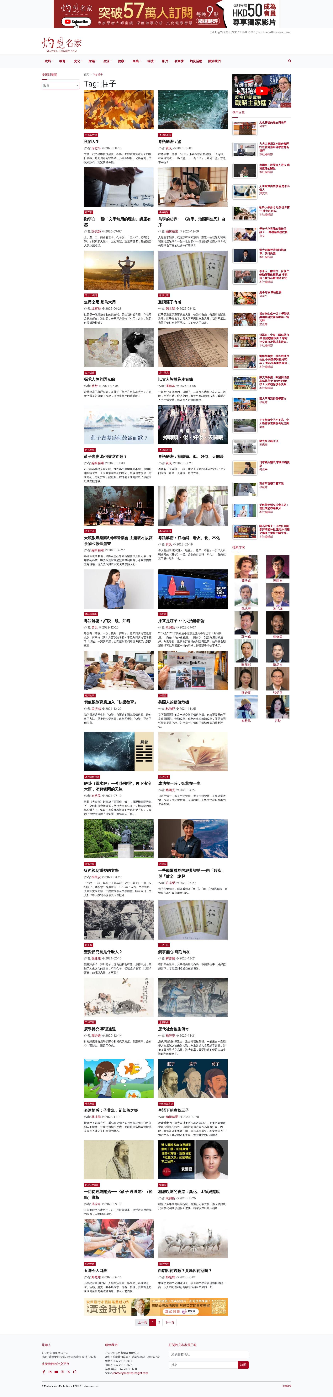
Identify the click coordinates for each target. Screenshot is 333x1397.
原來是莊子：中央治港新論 (181, 620)
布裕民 (96, 796)
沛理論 (162, 695)
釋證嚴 (170, 958)
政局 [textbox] (46, 85)
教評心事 (164, 295)
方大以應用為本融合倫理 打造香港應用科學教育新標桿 (274, 147)
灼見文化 (89, 450)
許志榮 (96, 231)
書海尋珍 (164, 212)
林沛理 (170, 709)
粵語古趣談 (165, 135)
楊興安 (96, 877)
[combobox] (60, 86)
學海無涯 (89, 1103)
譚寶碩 (96, 308)
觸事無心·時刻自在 (174, 951)
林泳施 (96, 1117)
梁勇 (262, 426)
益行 (95, 386)
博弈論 (162, 614)
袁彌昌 (170, 627)
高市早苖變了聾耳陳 (271, 483)
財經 (92, 61)
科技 (150, 61)
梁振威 (96, 709)
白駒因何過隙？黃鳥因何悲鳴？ (185, 1270)
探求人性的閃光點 (99, 379)
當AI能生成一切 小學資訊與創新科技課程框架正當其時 (274, 317)
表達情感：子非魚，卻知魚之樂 (111, 1110)
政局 (48, 61)
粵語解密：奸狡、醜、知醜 (107, 620)
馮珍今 (96, 1204)
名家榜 (179, 61)
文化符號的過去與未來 (272, 122)
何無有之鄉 (91, 135)
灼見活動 (196, 61)
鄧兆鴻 (170, 308)
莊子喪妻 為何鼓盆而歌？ (105, 456)
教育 (62, 61)
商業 (136, 61)
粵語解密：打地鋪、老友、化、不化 (189, 537)
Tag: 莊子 (98, 74)
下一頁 (169, 1322)
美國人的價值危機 (173, 702)
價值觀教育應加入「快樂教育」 (111, 702)
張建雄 (96, 958)
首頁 (86, 74)
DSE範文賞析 (166, 1103)
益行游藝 (89, 372)
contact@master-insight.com (130, 1373)
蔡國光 (170, 790)
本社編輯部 (266, 154)
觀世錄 (88, 945)
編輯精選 (172, 231)
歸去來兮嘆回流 (268, 441)
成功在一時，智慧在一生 (179, 783)
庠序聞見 (164, 372)
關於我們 (214, 61)
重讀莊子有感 (169, 302)
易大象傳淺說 (92, 776)
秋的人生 (91, 141)
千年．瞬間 (91, 295)
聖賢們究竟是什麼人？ (103, 951)
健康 (121, 61)
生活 (106, 61)
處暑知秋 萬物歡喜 (270, 292)
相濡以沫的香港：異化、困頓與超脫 (189, 1191)
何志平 (96, 148)
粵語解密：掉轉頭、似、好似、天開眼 (191, 456)
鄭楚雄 (96, 1277)
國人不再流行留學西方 (272, 398)
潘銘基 (170, 386)
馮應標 (263, 444)
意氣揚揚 (89, 864)
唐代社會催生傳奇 (173, 1029)
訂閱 (243, 1365)
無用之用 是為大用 (100, 302)
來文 (262, 235)
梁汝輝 (263, 324)
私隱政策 (287, 1386)
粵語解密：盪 (169, 141)
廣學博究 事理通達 (100, 1029)
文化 (77, 61)
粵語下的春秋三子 (173, 1110)
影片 (165, 61)
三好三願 (164, 945)
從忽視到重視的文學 (101, 870)
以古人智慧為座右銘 (175, 379)
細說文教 (89, 1264)
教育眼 (88, 212)
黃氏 (169, 148)
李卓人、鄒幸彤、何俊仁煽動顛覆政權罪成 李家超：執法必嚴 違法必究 (274, 275)
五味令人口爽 (95, 1270)
